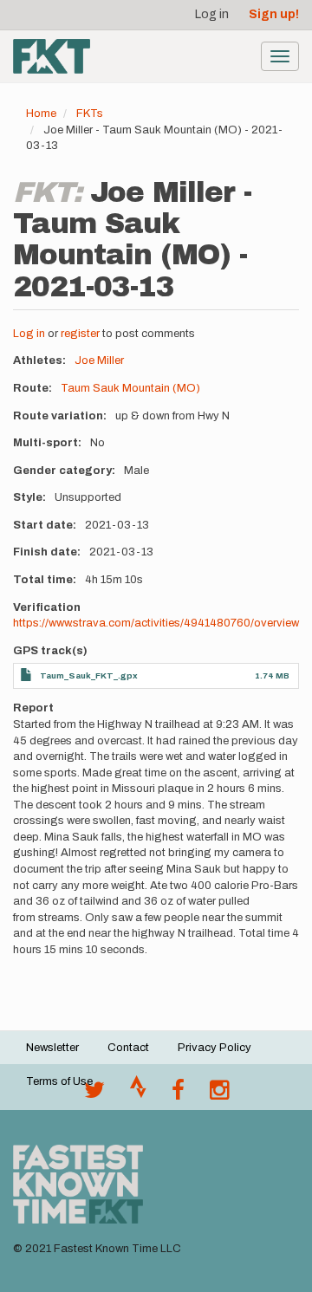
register (80, 334)
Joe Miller (99, 360)
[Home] (51, 56)
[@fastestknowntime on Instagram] (219, 1094)
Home (41, 113)
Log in (212, 14)
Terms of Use (59, 1081)
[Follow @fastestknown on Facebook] (178, 1094)
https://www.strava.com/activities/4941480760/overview (156, 623)
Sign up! (274, 14)
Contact (128, 1048)
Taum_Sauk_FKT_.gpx (89, 675)
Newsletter (52, 1048)
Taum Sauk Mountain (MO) (130, 388)
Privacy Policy (214, 1048)
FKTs (89, 113)
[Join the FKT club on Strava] (138, 1094)
